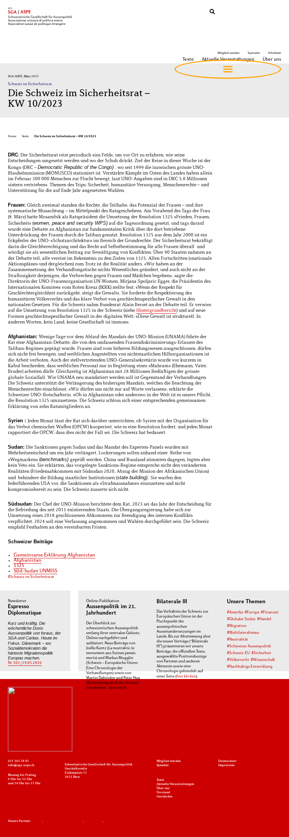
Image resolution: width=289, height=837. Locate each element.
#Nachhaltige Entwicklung (249, 666)
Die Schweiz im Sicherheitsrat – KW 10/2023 (65, 136)
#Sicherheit (261, 653)
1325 (19, 565)
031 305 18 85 (18, 761)
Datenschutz (227, 761)
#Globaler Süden (241, 619)
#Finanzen (269, 612)
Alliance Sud (93, 821)
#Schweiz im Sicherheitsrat (31, 577)
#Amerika (235, 612)
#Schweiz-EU (238, 653)
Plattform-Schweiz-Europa (63, 821)
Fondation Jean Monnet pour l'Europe (132, 821)
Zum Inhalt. (95, 693)
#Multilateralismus (243, 633)
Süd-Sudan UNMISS (35, 571)
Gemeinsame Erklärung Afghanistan (54, 555)
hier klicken (186, 676)
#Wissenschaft (263, 660)
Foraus (37, 821)
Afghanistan (27, 560)
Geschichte (164, 796)
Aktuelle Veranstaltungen (175, 784)
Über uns (163, 788)
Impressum (226, 765)
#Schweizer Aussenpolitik (249, 646)
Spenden (254, 53)
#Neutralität (237, 639)
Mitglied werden (229, 53)
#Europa (252, 612)
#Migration (236, 626)
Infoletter (274, 53)
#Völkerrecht (238, 660)
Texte (25, 136)
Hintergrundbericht (156, 310)
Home (12, 136)
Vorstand (163, 792)
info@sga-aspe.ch (21, 765)
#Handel (264, 619)
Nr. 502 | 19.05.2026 (25, 663)
